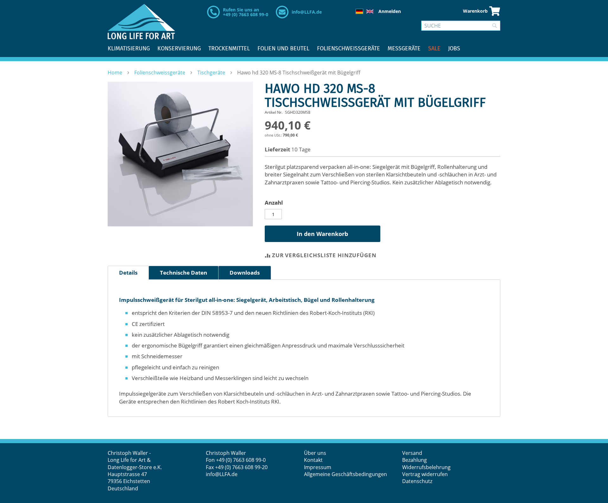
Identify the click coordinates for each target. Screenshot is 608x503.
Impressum (317, 467)
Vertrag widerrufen (425, 474)
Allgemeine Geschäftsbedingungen (345, 474)
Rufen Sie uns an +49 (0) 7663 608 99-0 (245, 12)
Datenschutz (417, 481)
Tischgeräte (211, 72)
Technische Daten (183, 272)
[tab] (128, 273)
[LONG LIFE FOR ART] (141, 21)
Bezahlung (414, 459)
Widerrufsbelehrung (427, 467)
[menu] (304, 48)
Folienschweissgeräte (160, 72)
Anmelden (389, 11)
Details (128, 272)
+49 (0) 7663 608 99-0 (241, 459)
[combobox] (460, 26)
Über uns (315, 452)
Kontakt (313, 459)
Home (116, 72)
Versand (412, 452)
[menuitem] (129, 48)
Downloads (245, 272)
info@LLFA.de (307, 12)
